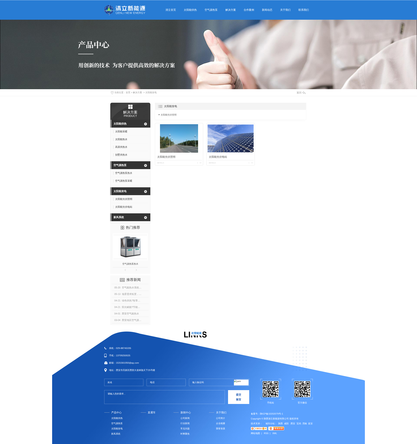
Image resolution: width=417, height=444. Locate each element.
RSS (266, 433)
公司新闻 (185, 418)
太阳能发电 (151, 92)
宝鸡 (298, 423)
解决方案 (137, 92)
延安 (310, 423)
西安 (292, 423)
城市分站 (270, 423)
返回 (299, 92)
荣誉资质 (220, 428)
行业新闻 (185, 423)
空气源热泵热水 (130, 264)
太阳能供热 (120, 123)
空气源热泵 (120, 165)
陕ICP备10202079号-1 (271, 413)
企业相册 (220, 423)
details (160, 163)
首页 (128, 92)
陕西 (280, 423)
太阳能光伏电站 (218, 156)
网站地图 (255, 433)
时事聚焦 (185, 433)
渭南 (304, 423)
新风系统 (119, 217)
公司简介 (220, 418)
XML (274, 433)
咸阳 (286, 423)
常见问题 (185, 428)
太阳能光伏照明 (169, 114)
